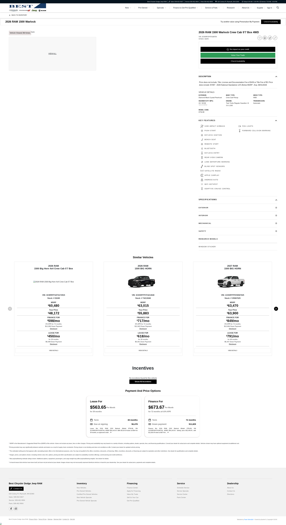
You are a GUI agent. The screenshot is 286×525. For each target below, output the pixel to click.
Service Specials (183, 491)
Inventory (82, 483)
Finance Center (132, 488)
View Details (53, 350)
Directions (230, 494)
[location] (216, 1)
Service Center (182, 494)
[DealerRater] (16, 508)
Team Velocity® (248, 519)
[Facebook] (11, 508)
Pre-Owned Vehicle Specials (87, 501)
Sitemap (50, 519)
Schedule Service (183, 488)
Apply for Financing (134, 491)
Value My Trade (132, 494)
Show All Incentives (143, 382)
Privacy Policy (33, 519)
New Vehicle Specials (84, 497)
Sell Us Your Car (133, 497)
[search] (278, 7)
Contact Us (17, 489)
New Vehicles (81, 488)
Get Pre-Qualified (133, 501)
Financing (132, 483)
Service (181, 483)
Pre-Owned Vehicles (84, 491)
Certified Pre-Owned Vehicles (87, 494)
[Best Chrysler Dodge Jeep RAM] (27, 8)
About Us (230, 488)
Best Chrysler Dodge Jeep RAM (18, 519)
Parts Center (181, 497)
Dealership (233, 483)
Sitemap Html (57, 519)
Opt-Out (72, 519)
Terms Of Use (42, 519)
